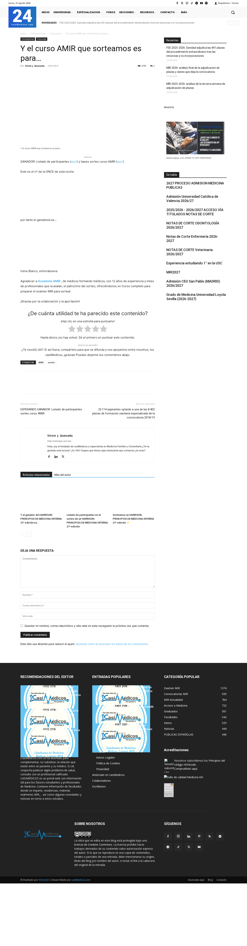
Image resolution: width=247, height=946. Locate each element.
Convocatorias (38, 33)
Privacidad (102, 769)
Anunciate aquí (196, 880)
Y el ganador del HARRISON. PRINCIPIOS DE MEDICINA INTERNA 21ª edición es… (41, 518)
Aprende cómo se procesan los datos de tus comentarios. (112, 644)
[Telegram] (196, 3)
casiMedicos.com (80, 880)
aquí (74, 161)
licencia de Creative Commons (93, 844)
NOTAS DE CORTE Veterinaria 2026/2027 (189, 252)
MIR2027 (173, 272)
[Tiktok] (191, 3)
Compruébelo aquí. (186, 768)
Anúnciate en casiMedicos (108, 775)
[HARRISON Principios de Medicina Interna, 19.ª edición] (121, 737)
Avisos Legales (105, 757)
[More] (87, 74)
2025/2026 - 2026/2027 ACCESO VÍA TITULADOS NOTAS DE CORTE (194, 212)
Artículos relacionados (36, 474)
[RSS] (209, 836)
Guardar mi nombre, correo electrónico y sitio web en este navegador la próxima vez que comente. (87, 625)
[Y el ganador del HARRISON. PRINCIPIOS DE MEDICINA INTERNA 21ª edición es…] (41, 497)
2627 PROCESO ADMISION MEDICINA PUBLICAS (195, 185)
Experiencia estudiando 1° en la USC (194, 263)
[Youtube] (201, 3)
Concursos (55, 33)
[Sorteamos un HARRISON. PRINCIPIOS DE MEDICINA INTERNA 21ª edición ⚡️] (134, 497)
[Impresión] (77, 74)
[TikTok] (178, 847)
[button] (233, 12)
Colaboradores (101, 780)
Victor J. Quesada (35, 65)
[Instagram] (186, 3)
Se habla (171, 174)
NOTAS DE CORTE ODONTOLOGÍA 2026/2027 (192, 225)
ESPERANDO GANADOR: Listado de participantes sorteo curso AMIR (51, 411)
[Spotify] (206, 3)
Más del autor (62, 474)
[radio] (71, 329)
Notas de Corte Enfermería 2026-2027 (192, 238)
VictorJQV (44, 880)
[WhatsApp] (51, 74)
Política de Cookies (108, 763)
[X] (33, 74)
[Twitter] (182, 3)
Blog (210, 880)
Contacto (222, 880)
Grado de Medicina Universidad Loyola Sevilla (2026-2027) (196, 297)
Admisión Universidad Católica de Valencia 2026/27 (192, 198)
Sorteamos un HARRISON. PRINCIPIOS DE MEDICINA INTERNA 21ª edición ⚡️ (133, 518)
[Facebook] (177, 3)
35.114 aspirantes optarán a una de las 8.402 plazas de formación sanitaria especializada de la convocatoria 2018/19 (123, 413)
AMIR (41, 362)
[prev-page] (22, 534)
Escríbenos (99, 786)
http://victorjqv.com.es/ (59, 441)
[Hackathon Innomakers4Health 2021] (121, 719)
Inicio (23, 33)
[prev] (230, 22)
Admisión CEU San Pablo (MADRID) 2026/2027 (193, 283)
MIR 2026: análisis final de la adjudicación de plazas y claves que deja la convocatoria (193, 69)
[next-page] (29, 534)
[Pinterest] (42, 74)
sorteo (51, 362)
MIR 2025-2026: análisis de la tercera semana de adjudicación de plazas (195, 85)
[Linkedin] (60, 74)
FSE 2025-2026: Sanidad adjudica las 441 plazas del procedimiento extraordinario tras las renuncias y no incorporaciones (126, 22)
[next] (236, 22)
